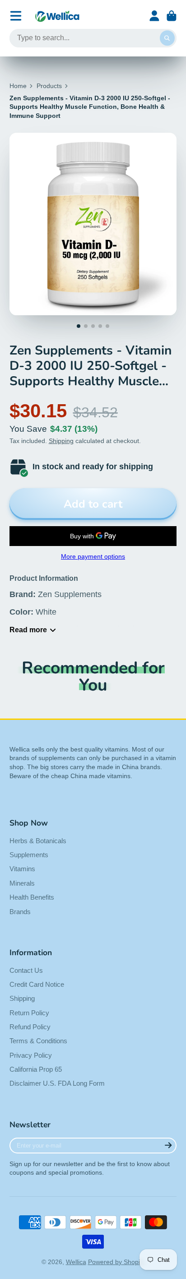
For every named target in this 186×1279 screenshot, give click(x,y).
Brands (20, 911)
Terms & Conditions (38, 1041)
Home (18, 85)
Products (49, 85)
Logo (57, 16)
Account (154, 15)
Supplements (28, 855)
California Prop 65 (35, 1069)
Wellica (76, 1261)
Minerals (22, 883)
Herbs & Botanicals (37, 841)
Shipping (61, 440)
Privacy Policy (30, 1055)
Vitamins (22, 869)
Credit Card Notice (36, 984)
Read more (28, 629)
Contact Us (26, 970)
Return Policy (29, 1013)
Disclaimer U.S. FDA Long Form (57, 1083)
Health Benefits (31, 897)
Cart (171, 15)
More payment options (93, 556)
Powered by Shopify (116, 1261)
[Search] (167, 38)
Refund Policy (30, 1027)
